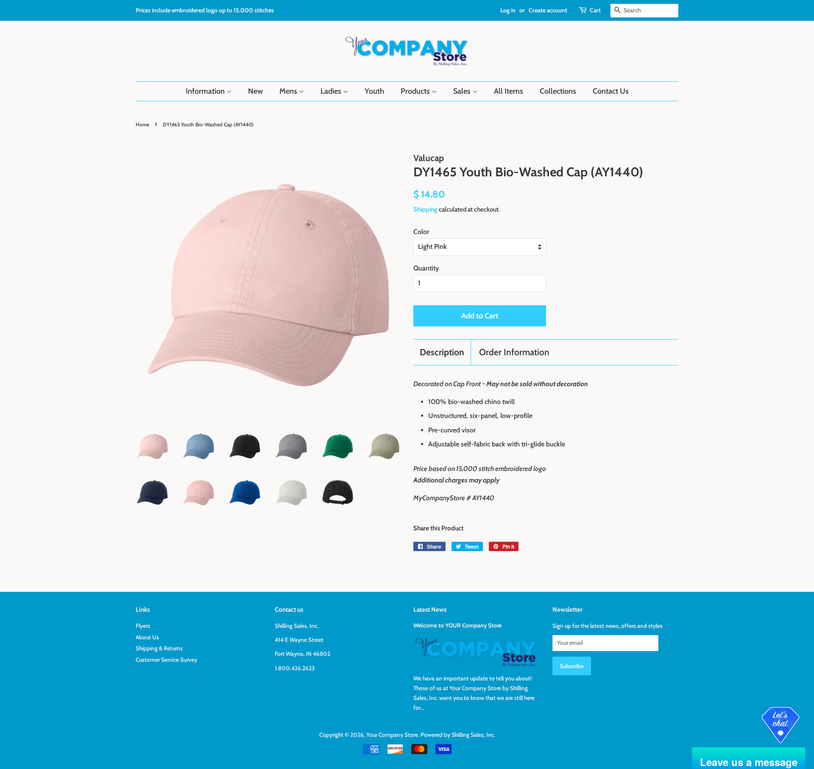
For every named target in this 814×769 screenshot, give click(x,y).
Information (206, 91)
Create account (548, 10)
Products (416, 91)
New (255, 91)
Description (442, 352)
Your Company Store (392, 734)
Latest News (429, 609)
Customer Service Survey (166, 659)
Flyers (143, 625)
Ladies (332, 91)
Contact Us (611, 91)
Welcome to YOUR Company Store (457, 625)
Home (142, 124)
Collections (558, 91)
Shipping (425, 209)
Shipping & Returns (159, 648)
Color (421, 232)
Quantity (426, 268)
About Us (147, 637)
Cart (595, 10)
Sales (462, 91)
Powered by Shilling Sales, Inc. (458, 734)
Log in (508, 10)
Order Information (514, 352)
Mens (289, 91)
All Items (508, 91)
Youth (374, 91)
